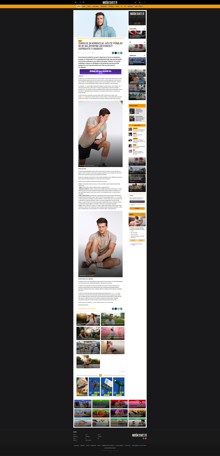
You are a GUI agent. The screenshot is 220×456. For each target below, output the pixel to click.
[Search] (144, 2)
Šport (83, 6)
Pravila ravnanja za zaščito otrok (139, 445)
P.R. (80, 52)
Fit (121, 6)
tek (87, 308)
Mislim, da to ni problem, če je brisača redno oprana (137, 237)
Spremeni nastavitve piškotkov (108, 445)
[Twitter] (116, 53)
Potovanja (111, 6)
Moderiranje (93, 445)
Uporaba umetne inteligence (110, 448)
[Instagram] (83, 2)
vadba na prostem (91, 308)
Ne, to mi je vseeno (134, 234)
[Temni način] (140, 2)
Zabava (89, 6)
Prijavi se (137, 208)
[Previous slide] (77, 385)
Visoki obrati (95, 6)
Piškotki (99, 445)
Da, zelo (132, 230)
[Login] (135, 2)
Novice (78, 6)
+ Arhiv (142, 214)
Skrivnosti (130, 6)
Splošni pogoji (128, 445)
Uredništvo (82, 445)
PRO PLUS (88, 445)
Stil (125, 6)
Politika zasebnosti (119, 445)
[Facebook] (80, 2)
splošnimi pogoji (138, 204)
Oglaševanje (76, 445)
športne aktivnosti (82, 308)
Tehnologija (104, 6)
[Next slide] (123, 385)
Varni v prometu (139, 6)
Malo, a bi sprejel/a (134, 232)
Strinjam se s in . (137, 205)
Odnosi (117, 6)
